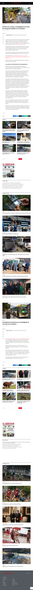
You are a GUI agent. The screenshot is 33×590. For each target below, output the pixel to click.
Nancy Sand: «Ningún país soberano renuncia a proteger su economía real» (12, 186)
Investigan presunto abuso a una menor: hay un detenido (23, 379)
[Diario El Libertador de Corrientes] (16, 3)
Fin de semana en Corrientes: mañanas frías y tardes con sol (8, 142)
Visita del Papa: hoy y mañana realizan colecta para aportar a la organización (23, 142)
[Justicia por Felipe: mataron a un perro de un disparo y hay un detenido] (9, 396)
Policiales (3, 253)
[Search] (29, 3)
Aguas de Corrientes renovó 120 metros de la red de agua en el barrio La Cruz (23, 390)
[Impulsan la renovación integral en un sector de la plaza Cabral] (24, 148)
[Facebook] (3, 35)
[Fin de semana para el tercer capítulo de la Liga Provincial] (16, 473)
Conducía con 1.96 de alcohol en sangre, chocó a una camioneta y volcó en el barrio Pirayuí (23, 130)
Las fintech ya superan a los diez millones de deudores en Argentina (11, 444)
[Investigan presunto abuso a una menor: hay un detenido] (24, 374)
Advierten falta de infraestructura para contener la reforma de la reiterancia (12, 185)
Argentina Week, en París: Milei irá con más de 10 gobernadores (12, 524)
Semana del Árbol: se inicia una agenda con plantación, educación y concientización (23, 402)
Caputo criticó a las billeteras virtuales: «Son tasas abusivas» (10, 445)
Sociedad (3, 320)
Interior (3, 295)
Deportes (3, 232)
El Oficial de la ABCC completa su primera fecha (10, 545)
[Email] (3, 39)
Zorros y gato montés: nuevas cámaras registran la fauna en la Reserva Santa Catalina (8, 130)
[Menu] (3, 3)
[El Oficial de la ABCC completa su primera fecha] (16, 535)
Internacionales (4, 523)
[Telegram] (3, 41)
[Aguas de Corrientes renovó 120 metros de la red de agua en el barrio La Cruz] (24, 385)
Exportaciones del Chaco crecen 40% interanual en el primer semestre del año (13, 184)
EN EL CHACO (5, 440)
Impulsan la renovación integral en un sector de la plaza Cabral (23, 153)
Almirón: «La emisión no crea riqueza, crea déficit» (9, 448)
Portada (3, 5)
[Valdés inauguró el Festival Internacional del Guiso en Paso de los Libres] (16, 287)
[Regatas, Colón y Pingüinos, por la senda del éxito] (16, 224)
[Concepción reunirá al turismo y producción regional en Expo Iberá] (9, 385)
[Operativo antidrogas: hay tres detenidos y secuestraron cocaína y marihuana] (16, 266)
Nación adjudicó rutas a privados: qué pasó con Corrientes (8, 153)
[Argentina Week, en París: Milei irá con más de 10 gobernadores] (16, 515)
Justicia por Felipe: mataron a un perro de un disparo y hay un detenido (8, 401)
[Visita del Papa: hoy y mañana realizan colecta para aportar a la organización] (24, 137)
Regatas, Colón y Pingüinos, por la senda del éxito (10, 233)
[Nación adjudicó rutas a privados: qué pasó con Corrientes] (9, 148)
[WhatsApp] (3, 43)
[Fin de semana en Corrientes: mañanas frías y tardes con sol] (9, 137)
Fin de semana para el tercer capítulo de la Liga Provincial (11, 483)
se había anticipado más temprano (20, 44)
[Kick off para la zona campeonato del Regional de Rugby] (16, 494)
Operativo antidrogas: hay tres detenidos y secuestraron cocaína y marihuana (15, 276)
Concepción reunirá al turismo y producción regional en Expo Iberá (8, 390)
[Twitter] (3, 37)
